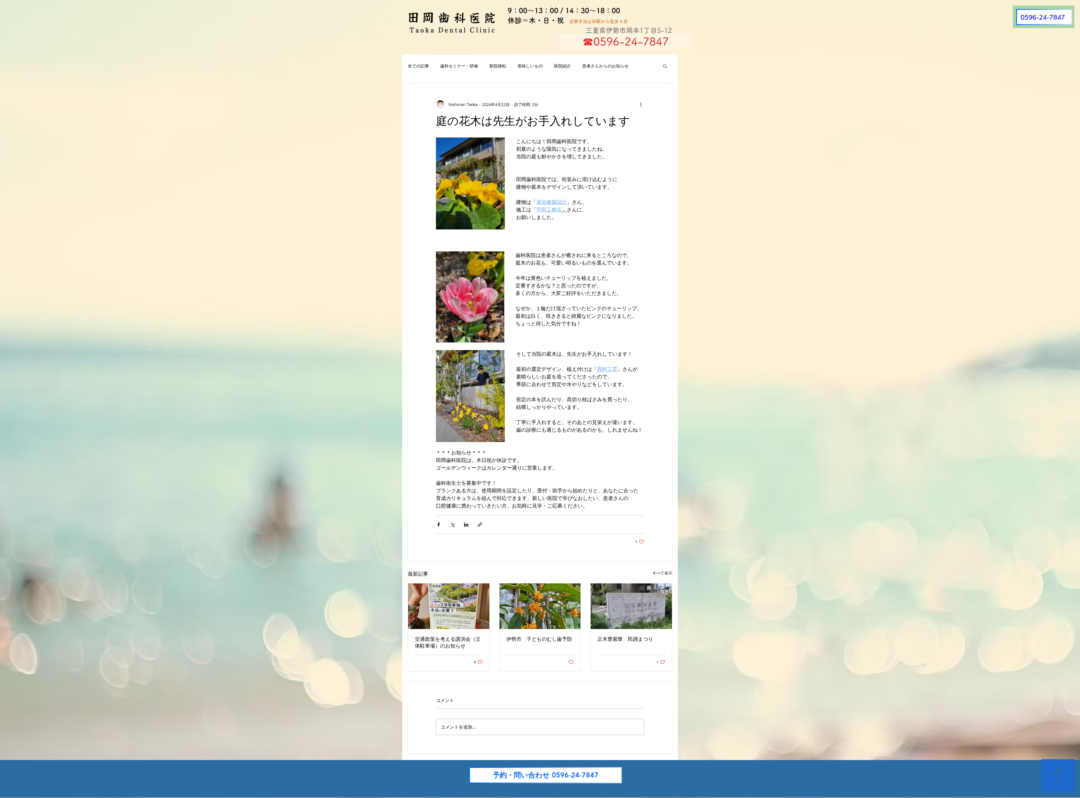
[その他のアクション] (640, 104)
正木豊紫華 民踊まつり (625, 639)
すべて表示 (662, 573)
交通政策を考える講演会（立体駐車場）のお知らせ (448, 642)
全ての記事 (418, 66)
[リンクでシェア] (480, 524)
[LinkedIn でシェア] (466, 524)
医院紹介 (562, 66)
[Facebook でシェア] (438, 524)
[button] (665, 66)
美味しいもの (530, 66)
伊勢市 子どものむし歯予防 (539, 639)
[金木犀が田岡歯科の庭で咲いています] (540, 606)
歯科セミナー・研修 (459, 66)
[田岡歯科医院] (631, 606)
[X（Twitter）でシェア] (452, 524)
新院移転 (497, 66)
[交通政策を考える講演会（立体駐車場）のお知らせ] (448, 606)
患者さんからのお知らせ (605, 66)
